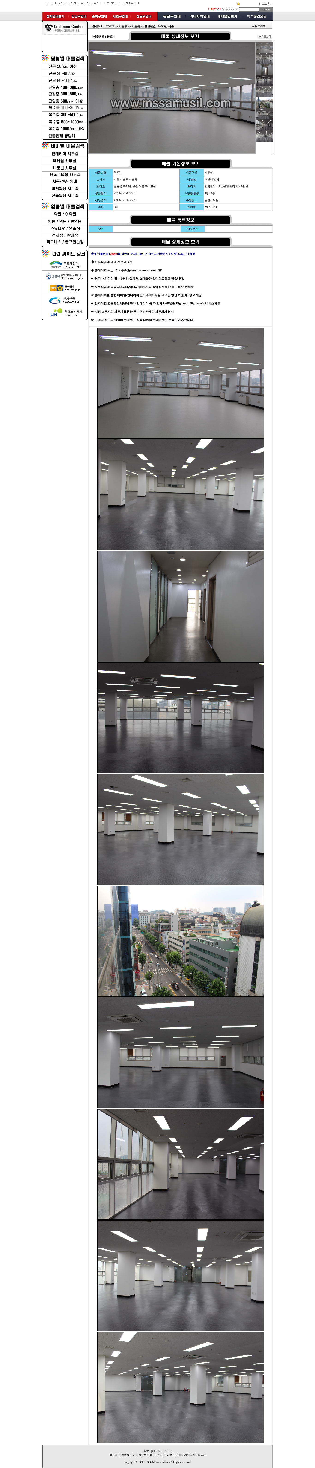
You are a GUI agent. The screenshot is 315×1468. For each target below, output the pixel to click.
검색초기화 (259, 26)
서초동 (136, 26)
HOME (110, 26)
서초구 (123, 26)
